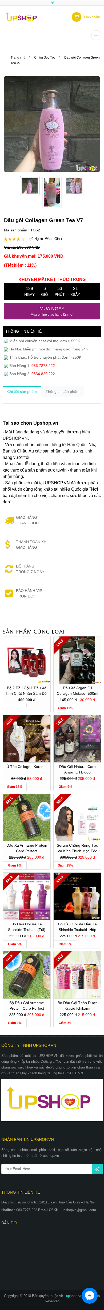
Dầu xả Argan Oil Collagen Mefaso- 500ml (77, 691)
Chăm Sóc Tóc (44, 57)
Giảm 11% (65, 708)
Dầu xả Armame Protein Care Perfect (26, 848)
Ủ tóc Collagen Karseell (26, 766)
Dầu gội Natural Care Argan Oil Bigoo (77, 769)
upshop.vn (74, 1296)
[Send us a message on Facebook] (90, 1296)
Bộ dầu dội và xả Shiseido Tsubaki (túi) (26, 927)
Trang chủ (18, 57)
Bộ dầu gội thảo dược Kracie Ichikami (77, 1005)
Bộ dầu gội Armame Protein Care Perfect (26, 1005)
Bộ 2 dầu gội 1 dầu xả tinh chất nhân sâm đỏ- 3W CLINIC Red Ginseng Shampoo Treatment (27, 691)
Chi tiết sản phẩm (22, 391)
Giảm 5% (15, 944)
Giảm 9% (65, 787)
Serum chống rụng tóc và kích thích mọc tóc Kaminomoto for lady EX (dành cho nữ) (77, 849)
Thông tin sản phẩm (62, 391)
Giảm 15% (65, 865)
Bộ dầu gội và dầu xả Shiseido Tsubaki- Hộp (77, 927)
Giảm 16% (14, 787)
